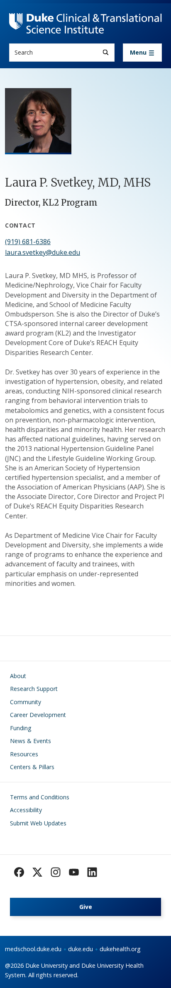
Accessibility (26, 810)
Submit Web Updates (38, 823)
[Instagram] (55, 872)
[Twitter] (37, 872)
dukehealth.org (120, 949)
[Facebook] (19, 872)
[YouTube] (74, 872)
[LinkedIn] (92, 872)
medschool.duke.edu (33, 949)
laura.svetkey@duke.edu (42, 252)
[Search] (106, 52)
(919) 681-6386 (28, 241)
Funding (20, 728)
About (18, 676)
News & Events (30, 741)
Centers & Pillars (32, 767)
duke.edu (80, 949)
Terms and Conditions (39, 797)
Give (85, 907)
